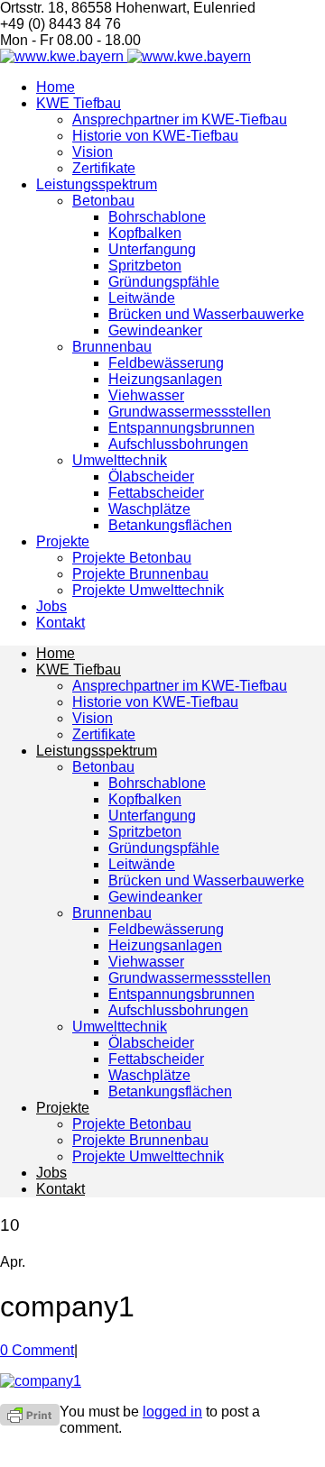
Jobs (51, 606)
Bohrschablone (157, 217)
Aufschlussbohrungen (178, 444)
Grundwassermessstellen (189, 411)
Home (55, 87)
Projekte (62, 541)
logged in (172, 1411)
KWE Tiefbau (78, 103)
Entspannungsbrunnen (181, 428)
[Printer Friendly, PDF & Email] (30, 1414)
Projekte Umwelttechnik (148, 590)
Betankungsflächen (170, 525)
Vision (92, 152)
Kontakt (60, 622)
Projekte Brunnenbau (140, 574)
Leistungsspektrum (96, 184)
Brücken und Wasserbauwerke (206, 314)
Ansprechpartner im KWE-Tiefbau (179, 119)
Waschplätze (149, 509)
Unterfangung (152, 249)
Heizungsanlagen (165, 379)
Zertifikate (103, 168)
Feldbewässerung (166, 363)
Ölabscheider (151, 476)
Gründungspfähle (163, 281)
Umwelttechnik (119, 460)
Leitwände (141, 298)
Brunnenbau (112, 346)
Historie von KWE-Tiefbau (155, 135)
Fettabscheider (156, 492)
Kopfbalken (144, 233)
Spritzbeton (144, 265)
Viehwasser (146, 395)
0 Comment (37, 1350)
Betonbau (103, 200)
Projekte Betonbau (131, 557)
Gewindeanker (155, 330)
